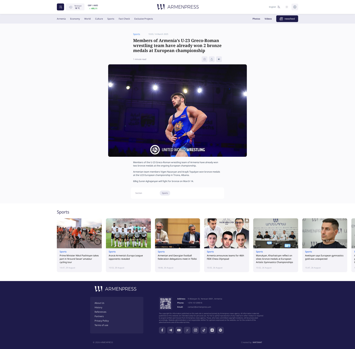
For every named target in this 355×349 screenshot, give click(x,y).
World (87, 18)
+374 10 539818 (195, 302)
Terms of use (101, 325)
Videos (268, 18)
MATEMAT (257, 342)
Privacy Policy (102, 320)
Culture (99, 18)
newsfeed (290, 18)
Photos (256, 18)
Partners (99, 316)
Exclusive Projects (143, 18)
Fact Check (124, 18)
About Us (99, 302)
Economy (75, 18)
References (100, 311)
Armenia (61, 18)
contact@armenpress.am (199, 307)
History (98, 307)
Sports (110, 18)
